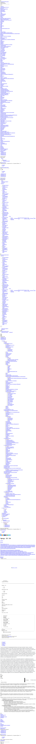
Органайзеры (7, 548)
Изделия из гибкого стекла (10, 493)
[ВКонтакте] (1, 535)
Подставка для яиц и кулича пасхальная (22, 546)
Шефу (21, 555)
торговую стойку (10, 636)
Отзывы (3, 642)
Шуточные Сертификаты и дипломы (25, 554)
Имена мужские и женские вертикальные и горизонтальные (17, 378)
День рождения (16, 552)
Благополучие (4, 551)
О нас (5, 509)
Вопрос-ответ (2, 728)
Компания (2, 717)
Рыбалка (18, 554)
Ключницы (8, 498)
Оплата (3, 644)
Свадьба (9, 358)
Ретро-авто (28, 555)
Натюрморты (18, 553)
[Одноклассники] (2, 535)
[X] (4, 535)
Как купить (4, 643)
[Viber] (6, 535)
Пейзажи (11, 554)
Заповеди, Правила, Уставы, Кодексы (25, 552)
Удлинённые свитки (9, 440)
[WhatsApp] (7, 535)
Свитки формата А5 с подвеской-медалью (12, 412)
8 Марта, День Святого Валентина (20, 551)
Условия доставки (3, 727)
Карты (11, 551)
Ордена (3, 548)
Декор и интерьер (32, 546)
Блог (1, 723)
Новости (1, 720)
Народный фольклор (13, 553)
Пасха (25, 555)
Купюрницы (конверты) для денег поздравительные (14, 469)
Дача (13, 552)
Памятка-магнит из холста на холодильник (9, 545)
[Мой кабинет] (0, 327)
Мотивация (5, 552)
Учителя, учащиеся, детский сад (7, 555)
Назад (6, 341)
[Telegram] (10, 535)
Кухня (9, 553)
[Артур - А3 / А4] (18, 568)
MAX (3, 165)
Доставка (3, 645)
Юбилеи (23, 555)
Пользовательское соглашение (5, 725)
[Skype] (8, 535)
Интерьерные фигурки (12, 546)
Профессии (15, 554)
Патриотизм (8, 554)
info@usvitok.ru (3, 162)
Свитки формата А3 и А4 (10, 345)
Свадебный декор (19, 545)
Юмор (8, 552)
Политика (2, 724)
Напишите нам (2, 179)
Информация (2, 721)
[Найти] (1, 5)
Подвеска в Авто (24, 545)
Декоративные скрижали (12, 485)
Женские (1, 557)
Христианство (10, 349)
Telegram (3, 171)
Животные (8, 551)
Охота (5, 554)
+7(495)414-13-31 (3, 152)
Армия (9, 366)
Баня (11, 552)
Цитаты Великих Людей (12, 393)
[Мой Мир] (3, 535)
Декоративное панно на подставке (13, 479)
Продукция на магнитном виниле (14, 547)
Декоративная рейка (12, 548)
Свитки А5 (2, 715)
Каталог (5, 342)
